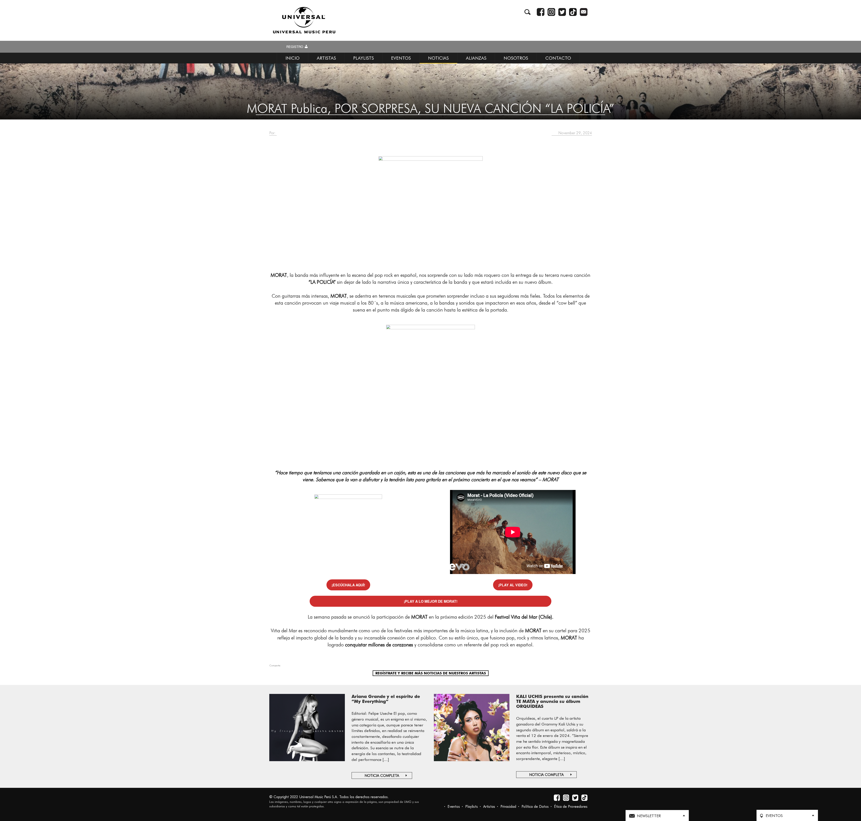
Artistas (489, 806)
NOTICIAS (438, 58)
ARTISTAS (326, 58)
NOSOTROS (516, 58)
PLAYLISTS (363, 58)
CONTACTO (558, 58)
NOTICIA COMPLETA (382, 775)
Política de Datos (535, 806)
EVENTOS (401, 58)
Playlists (471, 806)
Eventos (454, 806)
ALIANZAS (476, 58)
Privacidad (508, 806)
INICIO (292, 58)
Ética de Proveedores (570, 806)
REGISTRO (295, 46)
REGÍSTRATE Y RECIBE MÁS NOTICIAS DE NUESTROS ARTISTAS (430, 673)
